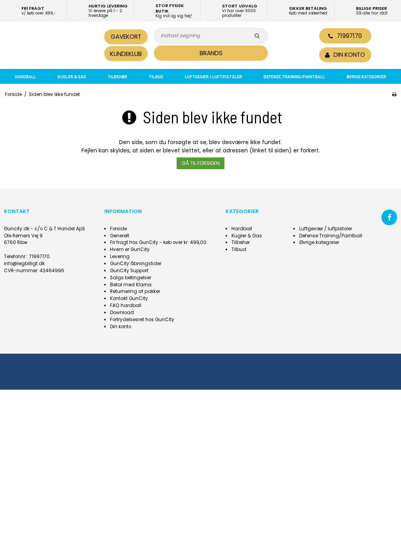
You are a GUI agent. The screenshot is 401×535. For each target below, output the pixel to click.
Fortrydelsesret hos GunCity (142, 319)
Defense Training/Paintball (294, 76)
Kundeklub (126, 54)
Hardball (25, 76)
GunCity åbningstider (135, 263)
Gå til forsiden (201, 163)
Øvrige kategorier (366, 76)
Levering (120, 256)
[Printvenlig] (394, 94)
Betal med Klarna (131, 285)
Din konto (120, 327)
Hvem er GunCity (130, 249)
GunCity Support (129, 271)
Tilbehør (117, 76)
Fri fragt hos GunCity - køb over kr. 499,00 (158, 242)
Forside (118, 229)
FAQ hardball (125, 305)
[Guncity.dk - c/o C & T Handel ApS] (51, 44)
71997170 (349, 36)
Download (122, 312)
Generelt (119, 236)
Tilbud (156, 76)
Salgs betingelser (130, 278)
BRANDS (211, 53)
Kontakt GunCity (129, 298)
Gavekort (126, 37)
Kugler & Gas (72, 76)
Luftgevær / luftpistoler (213, 76)
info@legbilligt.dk (24, 263)
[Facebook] (389, 217)
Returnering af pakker (135, 291)
